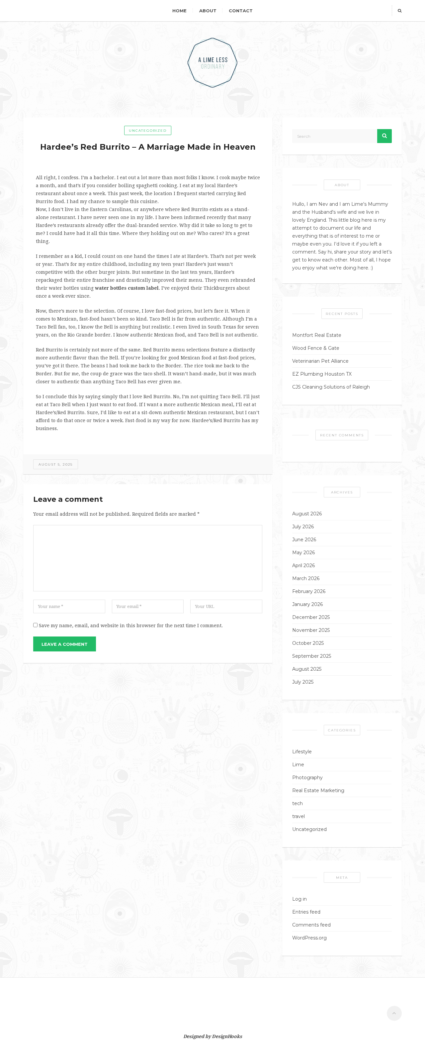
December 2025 (311, 617)
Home (179, 10)
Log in (299, 899)
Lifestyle (302, 752)
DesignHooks (227, 1036)
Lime (298, 765)
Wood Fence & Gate (315, 348)
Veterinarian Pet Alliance (320, 361)
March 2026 (305, 578)
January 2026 (307, 604)
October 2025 (308, 643)
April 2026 (303, 565)
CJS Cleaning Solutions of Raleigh (331, 387)
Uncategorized (147, 130)
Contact (241, 10)
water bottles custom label (127, 288)
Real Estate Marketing (318, 790)
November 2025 (311, 630)
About (207, 10)
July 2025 (302, 682)
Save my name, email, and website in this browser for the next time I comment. (131, 625)
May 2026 (303, 553)
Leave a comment (65, 644)
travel (298, 816)
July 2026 (303, 527)
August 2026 (307, 514)
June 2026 (304, 540)
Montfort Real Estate (316, 335)
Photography (307, 778)
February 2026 (308, 591)
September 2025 (311, 656)
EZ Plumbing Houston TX (322, 374)
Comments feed (311, 925)
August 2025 (306, 669)
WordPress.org (309, 938)
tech (297, 803)
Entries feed (306, 912)
